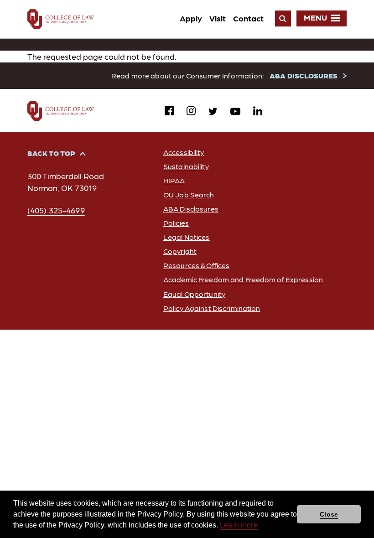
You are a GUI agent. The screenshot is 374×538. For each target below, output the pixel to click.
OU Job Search (188, 194)
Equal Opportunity (194, 294)
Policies (176, 222)
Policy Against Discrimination (211, 308)
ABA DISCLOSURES (304, 75)
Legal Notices (186, 237)
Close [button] (329, 514)
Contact (248, 18)
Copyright (180, 251)
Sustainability (186, 166)
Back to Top (51, 153)
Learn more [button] (239, 525)
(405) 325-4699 (56, 210)
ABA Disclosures (190, 208)
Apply (191, 18)
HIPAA (174, 180)
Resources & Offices (196, 265)
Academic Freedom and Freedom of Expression (243, 279)
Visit (217, 18)
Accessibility (183, 152)
